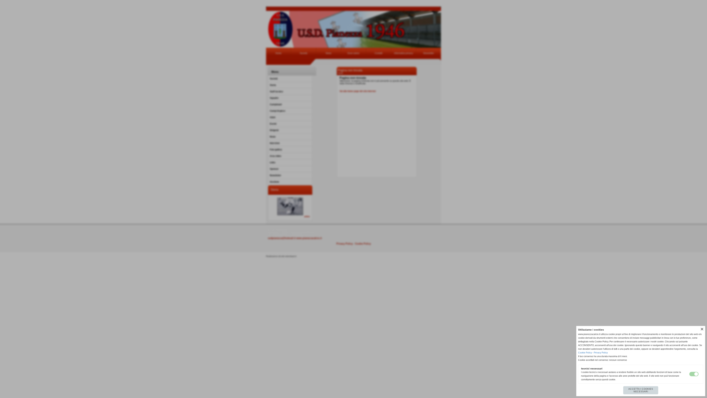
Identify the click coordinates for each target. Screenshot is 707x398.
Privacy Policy (601, 352)
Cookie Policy (585, 352)
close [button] (702, 329)
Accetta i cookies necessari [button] (640, 390)
